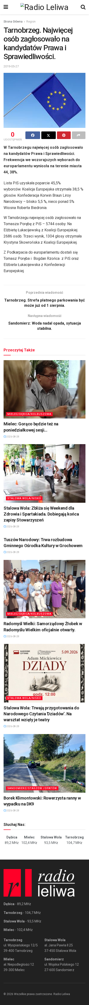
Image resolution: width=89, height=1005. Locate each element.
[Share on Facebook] (32, 135)
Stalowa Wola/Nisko (24, 498)
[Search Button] (83, 7)
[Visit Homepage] (44, 7)
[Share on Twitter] (48, 135)
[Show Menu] (6, 7)
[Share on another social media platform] (79, 135)
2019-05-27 (11, 66)
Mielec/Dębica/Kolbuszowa (29, 414)
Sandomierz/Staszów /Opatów (32, 788)
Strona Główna (13, 21)
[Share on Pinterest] (64, 135)
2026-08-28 (12, 436)
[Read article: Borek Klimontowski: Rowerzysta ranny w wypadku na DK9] (44, 763)
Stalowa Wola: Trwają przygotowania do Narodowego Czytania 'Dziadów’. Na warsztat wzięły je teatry (41, 713)
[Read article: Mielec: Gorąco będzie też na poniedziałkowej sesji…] (44, 389)
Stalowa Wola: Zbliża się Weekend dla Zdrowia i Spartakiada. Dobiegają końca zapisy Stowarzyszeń (41, 514)
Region (31, 21)
